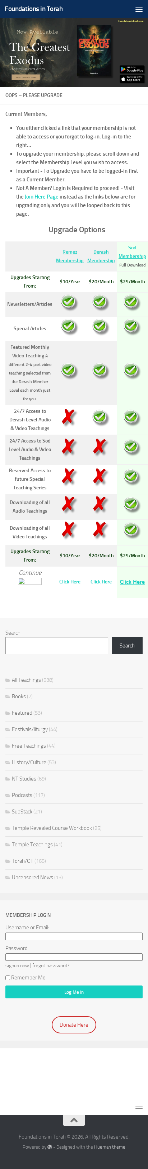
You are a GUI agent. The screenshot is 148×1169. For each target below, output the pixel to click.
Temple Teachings (32, 844)
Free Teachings (29, 746)
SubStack (22, 811)
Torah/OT (22, 861)
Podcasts (22, 795)
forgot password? (50, 965)
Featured (22, 713)
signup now (17, 965)
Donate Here (74, 1025)
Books (19, 696)
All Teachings (26, 680)
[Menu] (139, 9)
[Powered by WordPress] (49, 1147)
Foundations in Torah (34, 9)
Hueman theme (109, 1147)
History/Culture (29, 762)
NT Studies (24, 779)
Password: (17, 948)
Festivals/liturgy (30, 729)
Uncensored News (32, 877)
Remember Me (28, 977)
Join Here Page (42, 197)
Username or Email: (27, 927)
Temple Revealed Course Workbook (52, 828)
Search (12, 633)
